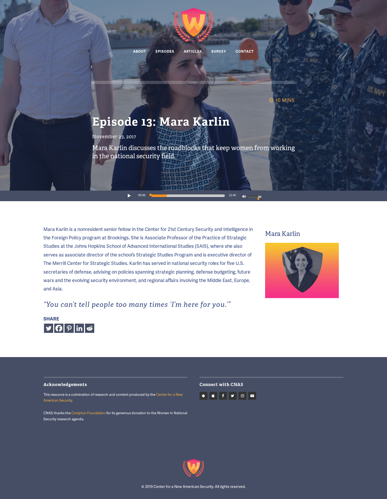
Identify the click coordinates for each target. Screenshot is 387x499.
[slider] (188, 195)
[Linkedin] (79, 328)
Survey (218, 52)
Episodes (165, 52)
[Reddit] (89, 328)
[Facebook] (58, 328)
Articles (193, 52)
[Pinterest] (69, 328)
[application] (193, 196)
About (139, 52)
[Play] (129, 195)
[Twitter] (48, 328)
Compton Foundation (88, 413)
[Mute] (244, 197)
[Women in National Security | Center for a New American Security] (193, 25)
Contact (245, 52)
